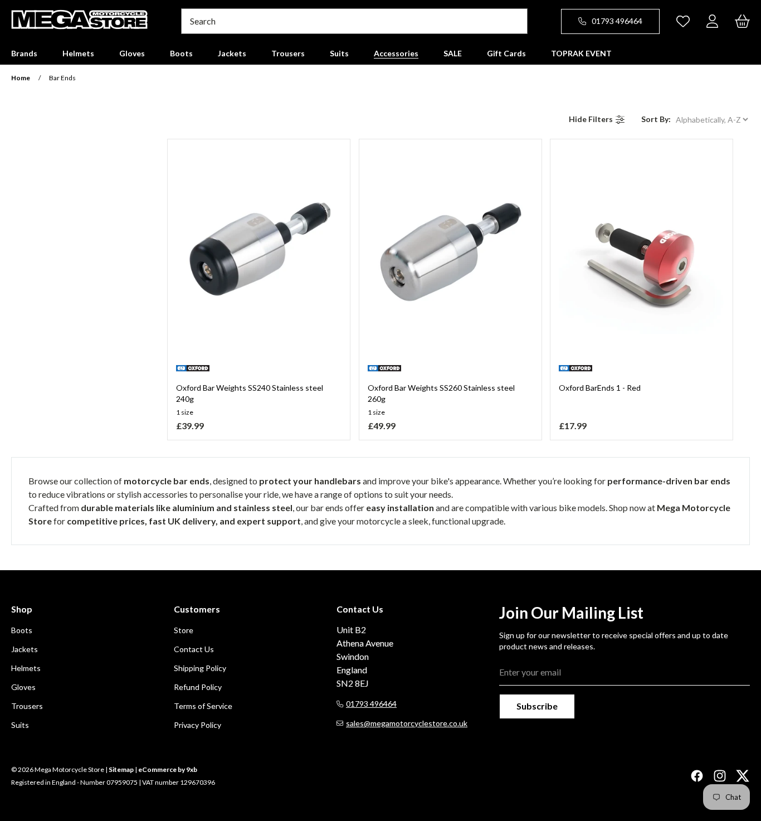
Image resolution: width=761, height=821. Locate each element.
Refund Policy (198, 687)
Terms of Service (203, 706)
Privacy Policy (197, 725)
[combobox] (354, 21)
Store (183, 630)
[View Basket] (742, 21)
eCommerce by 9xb (167, 769)
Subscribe (537, 706)
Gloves (23, 687)
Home (20, 78)
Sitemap (121, 769)
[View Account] (712, 21)
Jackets (24, 649)
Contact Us (194, 649)
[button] (24, 53)
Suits (20, 725)
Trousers (27, 706)
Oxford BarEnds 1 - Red (600, 387)
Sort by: (656, 119)
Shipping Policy (200, 668)
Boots (21, 630)
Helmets (26, 668)
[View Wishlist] (683, 21)
